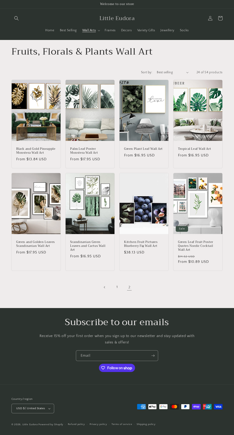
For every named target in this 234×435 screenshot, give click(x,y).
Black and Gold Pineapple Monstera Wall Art (35, 151)
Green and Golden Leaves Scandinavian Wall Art (35, 244)
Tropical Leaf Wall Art (194, 149)
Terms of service (122, 424)
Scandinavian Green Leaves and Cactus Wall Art (87, 246)
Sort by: (146, 72)
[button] (16, 18)
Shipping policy (146, 424)
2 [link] (129, 287)
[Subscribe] (153, 355)
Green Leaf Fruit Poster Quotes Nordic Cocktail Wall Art (195, 246)
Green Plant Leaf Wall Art (143, 149)
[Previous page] (105, 287)
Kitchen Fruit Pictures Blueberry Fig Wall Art (140, 244)
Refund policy (76, 424)
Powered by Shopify (50, 424)
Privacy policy (98, 424)
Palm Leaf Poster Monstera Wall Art (84, 151)
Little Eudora (30, 424)
